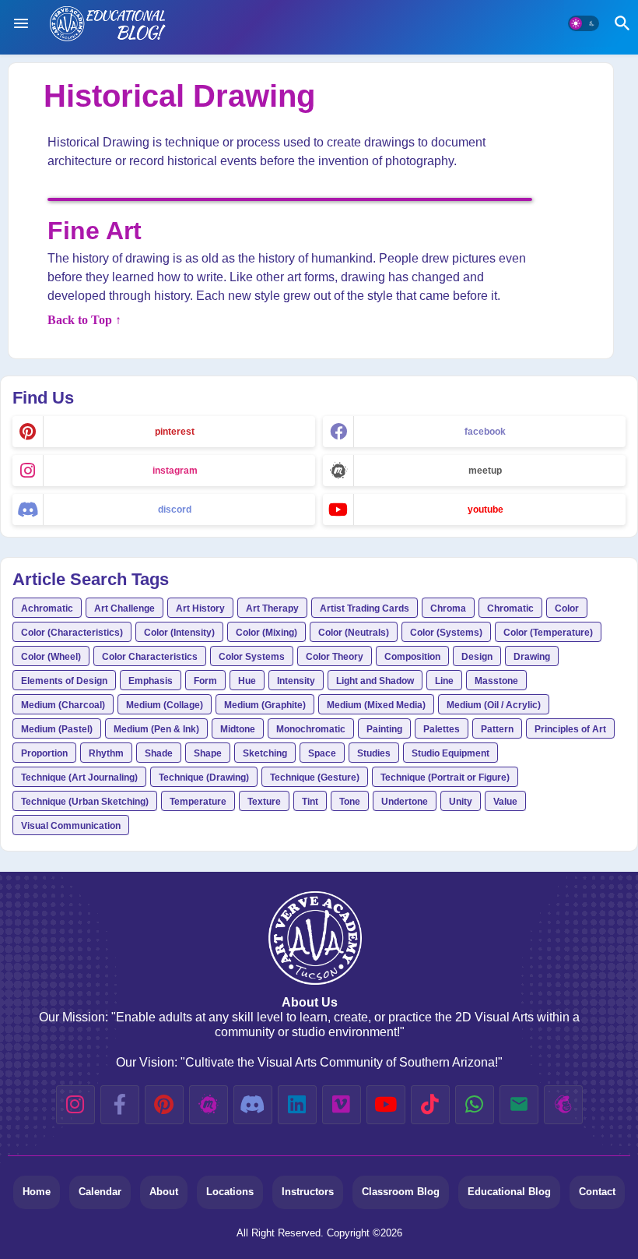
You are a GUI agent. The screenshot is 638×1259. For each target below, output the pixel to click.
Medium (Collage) (164, 705)
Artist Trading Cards (364, 608)
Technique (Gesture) (314, 777)
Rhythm (106, 753)
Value (505, 801)
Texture (264, 801)
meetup (485, 470)
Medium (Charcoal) (63, 705)
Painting (384, 729)
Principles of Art (570, 729)
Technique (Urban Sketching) (85, 801)
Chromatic (510, 608)
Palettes (441, 729)
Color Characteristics (150, 656)
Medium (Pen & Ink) (156, 729)
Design (477, 656)
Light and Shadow (375, 680)
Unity (460, 801)
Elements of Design (64, 680)
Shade (159, 753)
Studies (374, 753)
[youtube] (385, 1104)
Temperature (198, 801)
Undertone (404, 801)
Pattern (497, 729)
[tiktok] (430, 1104)
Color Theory (334, 656)
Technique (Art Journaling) (79, 777)
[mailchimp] (563, 1104)
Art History (200, 608)
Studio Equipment (450, 753)
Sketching (265, 753)
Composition (412, 656)
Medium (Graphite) (265, 705)
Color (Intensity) (179, 632)
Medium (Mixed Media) (376, 705)
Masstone (496, 680)
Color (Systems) (446, 632)
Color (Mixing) (266, 632)
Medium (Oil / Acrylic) (494, 705)
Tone (349, 801)
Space (322, 753)
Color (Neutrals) (353, 632)
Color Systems (252, 656)
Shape (208, 753)
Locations (230, 1191)
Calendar (100, 1191)
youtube (485, 509)
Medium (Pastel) (57, 729)
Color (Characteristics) (72, 632)
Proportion (44, 753)
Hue (247, 680)
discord (174, 509)
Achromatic (47, 608)
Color (567, 608)
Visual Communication (71, 825)
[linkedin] (297, 1104)
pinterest (175, 431)
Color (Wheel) (51, 656)
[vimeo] (341, 1104)
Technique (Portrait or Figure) (445, 777)
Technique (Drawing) (204, 777)
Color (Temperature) (548, 632)
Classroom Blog (401, 1191)
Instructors (308, 1191)
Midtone (237, 729)
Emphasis (150, 680)
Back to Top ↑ (84, 319)
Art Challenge (124, 608)
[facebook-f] (119, 1104)
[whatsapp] (474, 1104)
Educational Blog (509, 1191)
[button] (583, 23)
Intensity (296, 680)
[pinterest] (164, 1104)
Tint (310, 801)
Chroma (448, 608)
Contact (597, 1191)
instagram (175, 470)
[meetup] (208, 1104)
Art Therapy (272, 608)
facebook (485, 431)
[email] (519, 1104)
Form (205, 680)
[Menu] (21, 23)
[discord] (252, 1104)
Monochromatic (310, 729)
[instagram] (75, 1104)
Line (444, 680)
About (163, 1191)
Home (37, 1191)
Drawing (532, 656)
